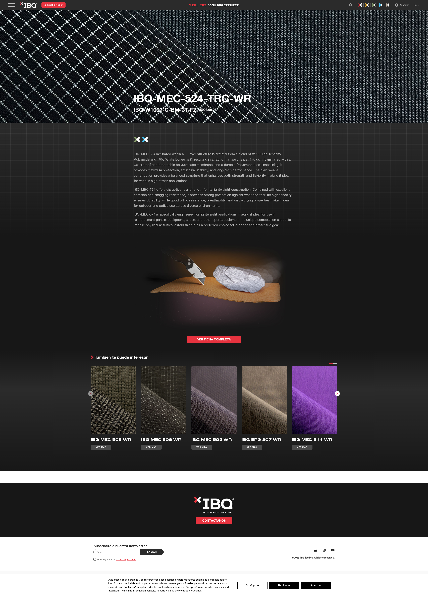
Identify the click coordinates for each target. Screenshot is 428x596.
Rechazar (284, 585)
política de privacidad (126, 559)
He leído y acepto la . (117, 559)
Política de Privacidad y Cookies (183, 590)
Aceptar (316, 585)
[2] (335, 363)
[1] (331, 363)
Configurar (252, 585)
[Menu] (13, 5)
